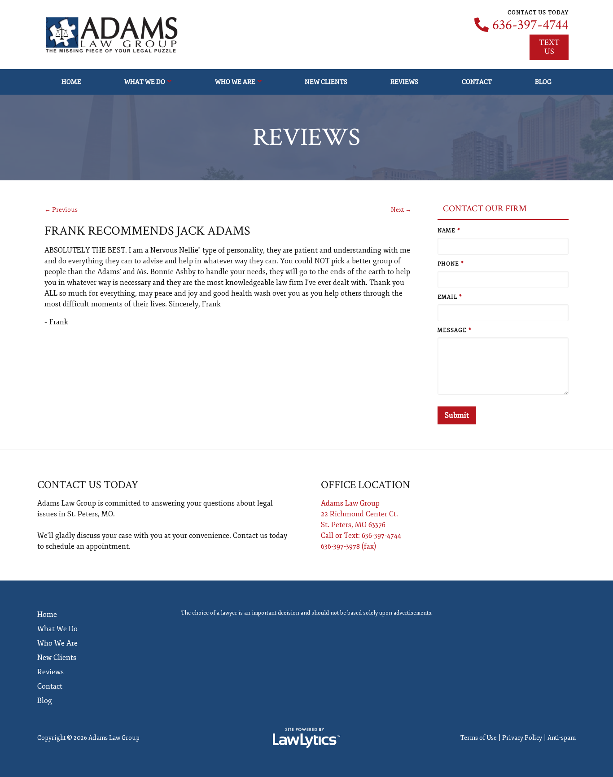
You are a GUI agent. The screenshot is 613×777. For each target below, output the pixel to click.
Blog (543, 82)
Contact (477, 82)
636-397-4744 (530, 25)
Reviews (404, 82)
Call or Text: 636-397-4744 (361, 535)
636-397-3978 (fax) (348, 546)
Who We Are (235, 82)
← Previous (61, 210)
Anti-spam (561, 738)
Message (455, 330)
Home (71, 82)
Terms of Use (478, 738)
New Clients (326, 82)
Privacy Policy (522, 738)
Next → (401, 210)
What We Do (144, 82)
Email (450, 297)
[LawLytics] (306, 738)
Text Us (549, 47)
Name (449, 230)
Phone (451, 264)
